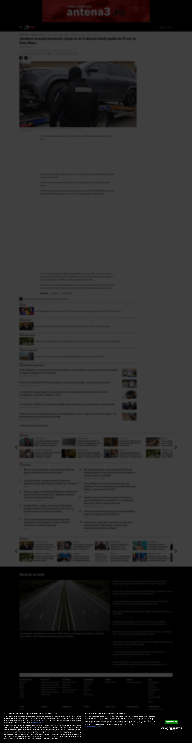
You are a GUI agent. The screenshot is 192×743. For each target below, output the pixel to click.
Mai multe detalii (37, 722)
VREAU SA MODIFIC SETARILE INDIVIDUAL (171, 729)
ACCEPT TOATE (171, 722)
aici (53, 733)
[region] (96, 726)
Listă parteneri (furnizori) (93, 726)
